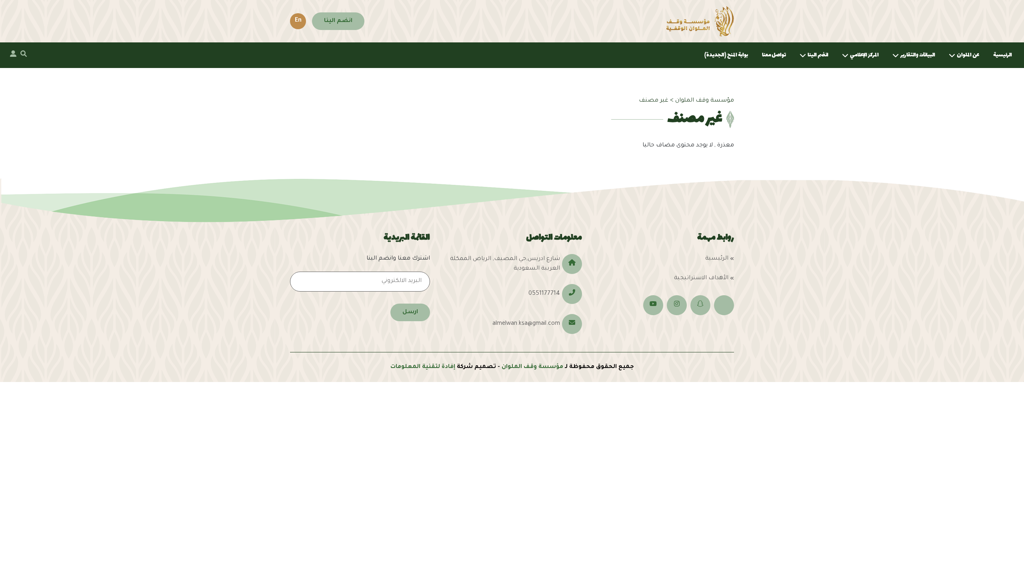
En (298, 21)
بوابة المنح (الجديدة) (726, 55)
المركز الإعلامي (864, 55)
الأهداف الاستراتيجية (701, 278)
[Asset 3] (700, 21)
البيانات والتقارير (917, 55)
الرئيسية (1002, 55)
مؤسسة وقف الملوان (532, 367)
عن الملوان (968, 55)
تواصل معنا (774, 55)
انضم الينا (338, 21)
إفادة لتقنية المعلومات (422, 367)
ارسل (410, 312)
